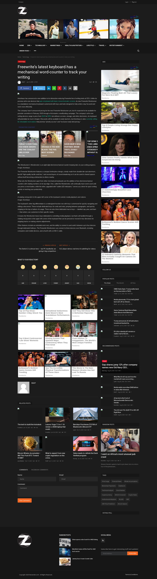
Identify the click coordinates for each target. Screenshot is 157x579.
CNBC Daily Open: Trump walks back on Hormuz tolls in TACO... (126, 290)
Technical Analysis (107, 490)
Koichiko (116, 405)
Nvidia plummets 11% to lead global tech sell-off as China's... (126, 301)
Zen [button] (29, 45)
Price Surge (105, 481)
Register (134, 2)
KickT (23, 82)
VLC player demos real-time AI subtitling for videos (77, 249)
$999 (49, 116)
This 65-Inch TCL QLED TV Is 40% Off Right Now (126, 411)
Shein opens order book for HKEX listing (85, 539)
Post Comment (24, 500)
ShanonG (103, 458)
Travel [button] (102, 45)
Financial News (116, 481)
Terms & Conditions (131, 574)
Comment (21, 484)
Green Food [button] (24, 51)
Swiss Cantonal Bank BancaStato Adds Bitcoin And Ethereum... (125, 311)
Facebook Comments (39, 470)
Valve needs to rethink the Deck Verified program (85, 454)
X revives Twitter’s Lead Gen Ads (117, 454)
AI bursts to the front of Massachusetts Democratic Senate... (123, 400)
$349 (43, 116)
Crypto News (133, 495)
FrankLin (20, 427)
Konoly (75, 458)
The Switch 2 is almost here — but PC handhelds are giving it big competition (37, 250)
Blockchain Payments (109, 486)
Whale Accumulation (130, 481)
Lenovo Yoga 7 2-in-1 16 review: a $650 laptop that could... (55, 426)
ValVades (116, 325)
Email (61, 475)
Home (21, 45)
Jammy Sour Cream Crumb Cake (82, 559)
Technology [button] (40, 45)
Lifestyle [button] (90, 45)
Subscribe (132, 553)
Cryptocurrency (107, 495)
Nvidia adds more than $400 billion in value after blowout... (126, 388)
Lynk (74, 430)
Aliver (115, 304)
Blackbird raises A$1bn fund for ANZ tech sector (84, 550)
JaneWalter (21, 461)
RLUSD (121, 499)
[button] (58, 161)
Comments (23, 470)
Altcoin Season (122, 504)
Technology (26, 57)
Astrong (104, 370)
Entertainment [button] (116, 45)
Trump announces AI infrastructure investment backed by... (126, 322)
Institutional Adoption (109, 499)
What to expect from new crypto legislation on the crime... (55, 455)
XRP (127, 499)
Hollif (46, 461)
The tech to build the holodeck (29, 424)
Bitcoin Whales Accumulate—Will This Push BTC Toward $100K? (29, 455)
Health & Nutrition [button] (73, 45)
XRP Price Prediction (108, 504)
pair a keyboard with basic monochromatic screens (57, 101)
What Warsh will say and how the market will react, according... (125, 378)
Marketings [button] (55, 45)
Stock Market (120, 490)
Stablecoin (122, 486)
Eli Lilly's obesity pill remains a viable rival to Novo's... (124, 333)
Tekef (115, 293)
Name (20, 475)
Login (126, 2)
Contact (21, 2)
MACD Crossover (120, 495)
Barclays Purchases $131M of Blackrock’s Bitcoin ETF (85, 425)
